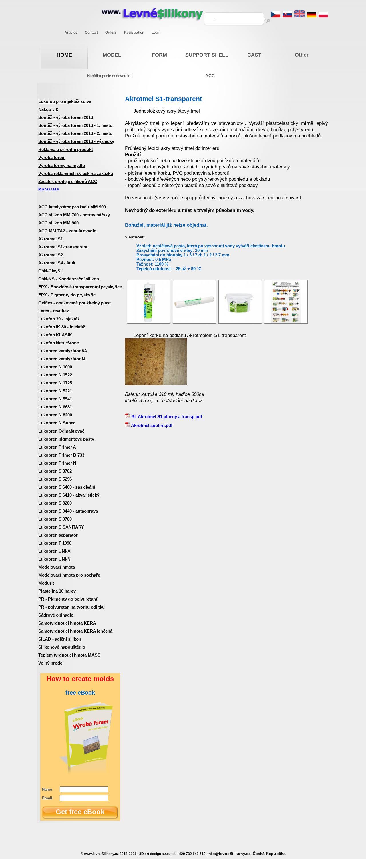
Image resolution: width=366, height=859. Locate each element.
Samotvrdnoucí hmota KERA (67, 623)
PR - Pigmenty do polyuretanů (68, 599)
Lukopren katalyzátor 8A (62, 350)
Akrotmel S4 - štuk (56, 262)
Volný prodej (50, 663)
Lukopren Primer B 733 (61, 455)
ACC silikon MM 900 (58, 222)
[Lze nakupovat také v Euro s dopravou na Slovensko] (287, 15)
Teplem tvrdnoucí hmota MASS (69, 655)
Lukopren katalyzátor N (61, 358)
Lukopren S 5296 (55, 479)
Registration (134, 33)
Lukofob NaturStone (58, 342)
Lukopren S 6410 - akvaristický (68, 495)
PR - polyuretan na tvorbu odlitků (71, 607)
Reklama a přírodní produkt (65, 149)
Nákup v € (48, 109)
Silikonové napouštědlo (61, 647)
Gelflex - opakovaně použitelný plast (74, 302)
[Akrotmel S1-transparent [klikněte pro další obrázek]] (148, 322)
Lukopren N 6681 (55, 406)
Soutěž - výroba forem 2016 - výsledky (76, 141)
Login (156, 33)
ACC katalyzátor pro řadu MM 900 (72, 206)
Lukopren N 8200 (55, 414)
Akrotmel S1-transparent (62, 246)
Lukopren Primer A (57, 447)
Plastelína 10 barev (57, 591)
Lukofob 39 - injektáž (59, 318)
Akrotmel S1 (50, 238)
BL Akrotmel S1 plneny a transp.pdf (166, 416)
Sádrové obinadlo (55, 615)
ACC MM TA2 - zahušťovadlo (67, 230)
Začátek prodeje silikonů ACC (67, 181)
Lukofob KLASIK (55, 334)
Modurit (46, 583)
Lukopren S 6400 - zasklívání (66, 487)
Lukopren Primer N (57, 463)
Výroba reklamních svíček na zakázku (75, 173)
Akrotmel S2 (50, 254)
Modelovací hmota (56, 567)
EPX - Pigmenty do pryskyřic (67, 294)
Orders (111, 33)
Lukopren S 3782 (55, 471)
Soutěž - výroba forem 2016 (65, 117)
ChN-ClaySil (50, 270)
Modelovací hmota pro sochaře (69, 575)
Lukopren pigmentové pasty (66, 439)
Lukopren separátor (58, 535)
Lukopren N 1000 (55, 366)
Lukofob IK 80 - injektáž (61, 326)
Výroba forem (51, 157)
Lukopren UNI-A (54, 551)
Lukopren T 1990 (54, 543)
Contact (91, 33)
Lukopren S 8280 (55, 503)
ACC (210, 75)
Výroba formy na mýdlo (61, 165)
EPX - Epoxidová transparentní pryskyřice (80, 286)
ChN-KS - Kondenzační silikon (68, 278)
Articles (71, 33)
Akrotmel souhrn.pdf (151, 425)
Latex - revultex (53, 310)
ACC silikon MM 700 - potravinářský (74, 214)
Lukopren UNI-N (54, 559)
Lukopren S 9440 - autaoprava (68, 511)
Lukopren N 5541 (55, 398)
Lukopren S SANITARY (61, 527)
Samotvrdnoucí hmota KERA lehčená (75, 631)
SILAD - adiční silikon (59, 639)
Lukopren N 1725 (55, 382)
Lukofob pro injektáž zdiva (64, 101)
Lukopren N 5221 (55, 390)
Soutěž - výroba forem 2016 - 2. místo (75, 133)
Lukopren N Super (56, 422)
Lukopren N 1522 (55, 374)
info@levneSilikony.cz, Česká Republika (246, 854)
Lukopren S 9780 (55, 519)
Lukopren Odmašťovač (61, 430)
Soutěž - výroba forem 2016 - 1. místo (75, 125)
